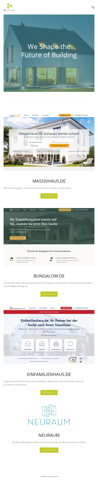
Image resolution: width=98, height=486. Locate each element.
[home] (46, 7)
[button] (93, 7)
